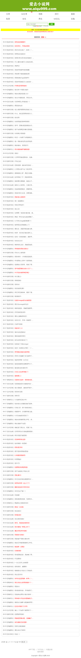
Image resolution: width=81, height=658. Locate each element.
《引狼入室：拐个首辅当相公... (23, 407)
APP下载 (32, 649)
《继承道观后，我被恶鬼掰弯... (23, 308)
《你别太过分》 (18, 241)
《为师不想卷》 (18, 324)
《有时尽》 (17, 396)
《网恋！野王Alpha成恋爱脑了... (24, 217)
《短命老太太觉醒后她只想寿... (23, 403)
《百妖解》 (17, 495)
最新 (73, 14)
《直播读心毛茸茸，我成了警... (23, 264)
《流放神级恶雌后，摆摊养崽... (23, 189)
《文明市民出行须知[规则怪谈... (24, 431)
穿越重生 (10, 90)
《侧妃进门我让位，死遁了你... (23, 427)
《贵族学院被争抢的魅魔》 (22, 70)
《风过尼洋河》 (18, 574)
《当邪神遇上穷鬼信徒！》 (22, 101)
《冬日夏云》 (18, 276)
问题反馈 (49, 649)
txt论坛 (57, 19)
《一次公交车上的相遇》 (21, 562)
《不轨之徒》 (18, 161)
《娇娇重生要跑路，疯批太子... (23, 181)
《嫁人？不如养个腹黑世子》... (23, 610)
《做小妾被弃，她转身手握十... (23, 388)
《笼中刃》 (17, 463)
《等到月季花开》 (19, 205)
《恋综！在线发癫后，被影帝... (23, 237)
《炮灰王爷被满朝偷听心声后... (23, 543)
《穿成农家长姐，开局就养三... (23, 590)
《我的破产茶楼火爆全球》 (22, 539)
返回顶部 (40, 652)
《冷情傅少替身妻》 (20, 133)
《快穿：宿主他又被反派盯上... (23, 233)
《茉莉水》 (17, 284)
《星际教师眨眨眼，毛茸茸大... (23, 499)
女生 (24, 19)
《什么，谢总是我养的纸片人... (23, 113)
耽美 (8, 19)
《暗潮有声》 (18, 296)
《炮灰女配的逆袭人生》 (21, 93)
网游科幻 (10, 380)
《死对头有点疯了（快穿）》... (23, 50)
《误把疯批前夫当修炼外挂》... (23, 384)
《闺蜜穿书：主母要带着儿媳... (23, 411)
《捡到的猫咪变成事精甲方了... (23, 364)
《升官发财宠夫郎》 (20, 312)
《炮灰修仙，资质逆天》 (21, 145)
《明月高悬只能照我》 (21, 435)
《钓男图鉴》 (18, 459)
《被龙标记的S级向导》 (21, 368)
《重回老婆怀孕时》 (20, 336)
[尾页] (17, 642)
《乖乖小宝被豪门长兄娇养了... (23, 356)
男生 (40, 19)
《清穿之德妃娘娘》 (20, 626)
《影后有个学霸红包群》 (21, 90)
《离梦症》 (17, 66)
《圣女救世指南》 (19, 519)
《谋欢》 (16, 153)
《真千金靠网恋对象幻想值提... (23, 129)
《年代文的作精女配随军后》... (23, 479)
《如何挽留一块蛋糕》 (21, 443)
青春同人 (10, 149)
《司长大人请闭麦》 (20, 252)
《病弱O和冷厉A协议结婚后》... (24, 58)
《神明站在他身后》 (20, 54)
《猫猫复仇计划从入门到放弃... (23, 570)
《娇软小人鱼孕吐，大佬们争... (23, 185)
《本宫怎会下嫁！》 (20, 491)
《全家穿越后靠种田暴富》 (22, 121)
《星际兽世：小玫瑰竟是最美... (23, 256)
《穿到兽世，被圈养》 (21, 566)
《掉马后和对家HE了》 (21, 340)
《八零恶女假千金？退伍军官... (23, 169)
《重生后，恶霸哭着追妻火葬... (23, 229)
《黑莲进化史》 (18, 105)
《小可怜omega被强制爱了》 (23, 221)
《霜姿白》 (17, 586)
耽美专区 (10, 42)
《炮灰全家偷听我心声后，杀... (23, 419)
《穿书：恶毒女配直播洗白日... (23, 125)
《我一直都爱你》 (19, 201)
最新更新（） (40, 37)
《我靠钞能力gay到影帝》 (22, 78)
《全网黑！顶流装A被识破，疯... (24, 213)
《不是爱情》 (18, 558)
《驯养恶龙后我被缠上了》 (22, 225)
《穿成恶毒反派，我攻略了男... (23, 554)
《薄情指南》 (18, 280)
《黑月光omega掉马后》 (21, 304)
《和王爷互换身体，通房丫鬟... (23, 292)
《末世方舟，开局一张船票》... (23, 320)
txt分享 (26, 13)
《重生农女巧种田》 (20, 630)
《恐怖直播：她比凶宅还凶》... (23, 165)
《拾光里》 (17, 117)
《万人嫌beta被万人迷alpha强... (24, 62)
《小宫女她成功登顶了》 (21, 415)
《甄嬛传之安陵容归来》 (21, 503)
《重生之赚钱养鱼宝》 (21, 316)
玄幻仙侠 (10, 101)
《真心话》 (17, 209)
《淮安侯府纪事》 (19, 288)
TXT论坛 (40, 649)
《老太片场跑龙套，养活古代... (23, 97)
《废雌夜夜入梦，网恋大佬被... (23, 173)
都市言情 (10, 109)
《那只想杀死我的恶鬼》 (21, 451)
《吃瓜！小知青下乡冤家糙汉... (23, 137)
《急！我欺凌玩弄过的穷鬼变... (23, 141)
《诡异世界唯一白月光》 (21, 360)
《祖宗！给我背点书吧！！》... (23, 348)
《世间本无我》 (18, 392)
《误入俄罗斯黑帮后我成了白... (23, 109)
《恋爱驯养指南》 (19, 614)
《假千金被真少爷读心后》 (22, 471)
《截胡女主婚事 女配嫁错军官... (24, 602)
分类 (8, 14)
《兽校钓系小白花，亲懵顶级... (23, 193)
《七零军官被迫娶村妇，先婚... (23, 157)
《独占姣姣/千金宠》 (20, 423)
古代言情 (10, 86)
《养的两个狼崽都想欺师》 (22, 74)
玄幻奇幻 (10, 634)
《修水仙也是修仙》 (20, 332)
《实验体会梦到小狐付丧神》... (23, 594)
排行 (57, 14)
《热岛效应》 (18, 511)
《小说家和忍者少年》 (21, 399)
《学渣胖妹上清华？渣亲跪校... (23, 260)
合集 (73, 19)
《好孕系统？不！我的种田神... (23, 177)
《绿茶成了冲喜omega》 (21, 344)
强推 (40, 14)
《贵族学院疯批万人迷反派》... (23, 82)
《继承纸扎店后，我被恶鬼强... (23, 245)
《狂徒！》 (17, 634)
